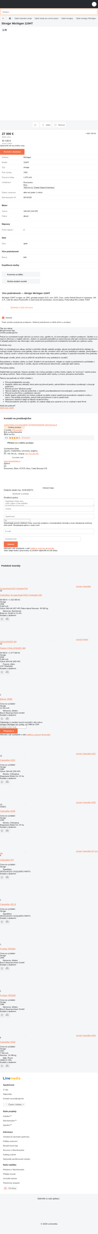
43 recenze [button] (26, 438)
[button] (94, 4)
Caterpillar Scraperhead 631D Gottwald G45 (21, 595)
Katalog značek (9, 1154)
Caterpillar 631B (7, 1042)
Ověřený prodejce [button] (14, 427)
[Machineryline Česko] (17, 4)
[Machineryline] (10, 18)
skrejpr (26, 167)
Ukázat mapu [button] (48, 488)
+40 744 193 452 (32, 454)
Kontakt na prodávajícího (13, 1098)
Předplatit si (9, 731)
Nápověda (7, 1094)
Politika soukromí (10, 1141)
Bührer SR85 (6, 699)
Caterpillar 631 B (8, 904)
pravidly (51, 548)
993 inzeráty (17, 430)
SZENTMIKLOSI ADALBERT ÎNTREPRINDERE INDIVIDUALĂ (30, 425)
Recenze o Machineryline (13, 1150)
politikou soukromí (38, 548)
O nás (5, 1090)
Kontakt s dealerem (12, 152)
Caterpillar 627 (7, 860)
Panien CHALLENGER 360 (13, 648)
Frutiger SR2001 (8, 949)
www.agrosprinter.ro (12, 461)
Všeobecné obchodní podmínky (16, 1137)
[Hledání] (94, 11)
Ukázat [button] (21, 454)
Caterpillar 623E (7, 811)
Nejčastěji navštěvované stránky (16, 1159)
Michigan (27, 157)
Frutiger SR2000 (8, 995)
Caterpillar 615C (7, 760)
